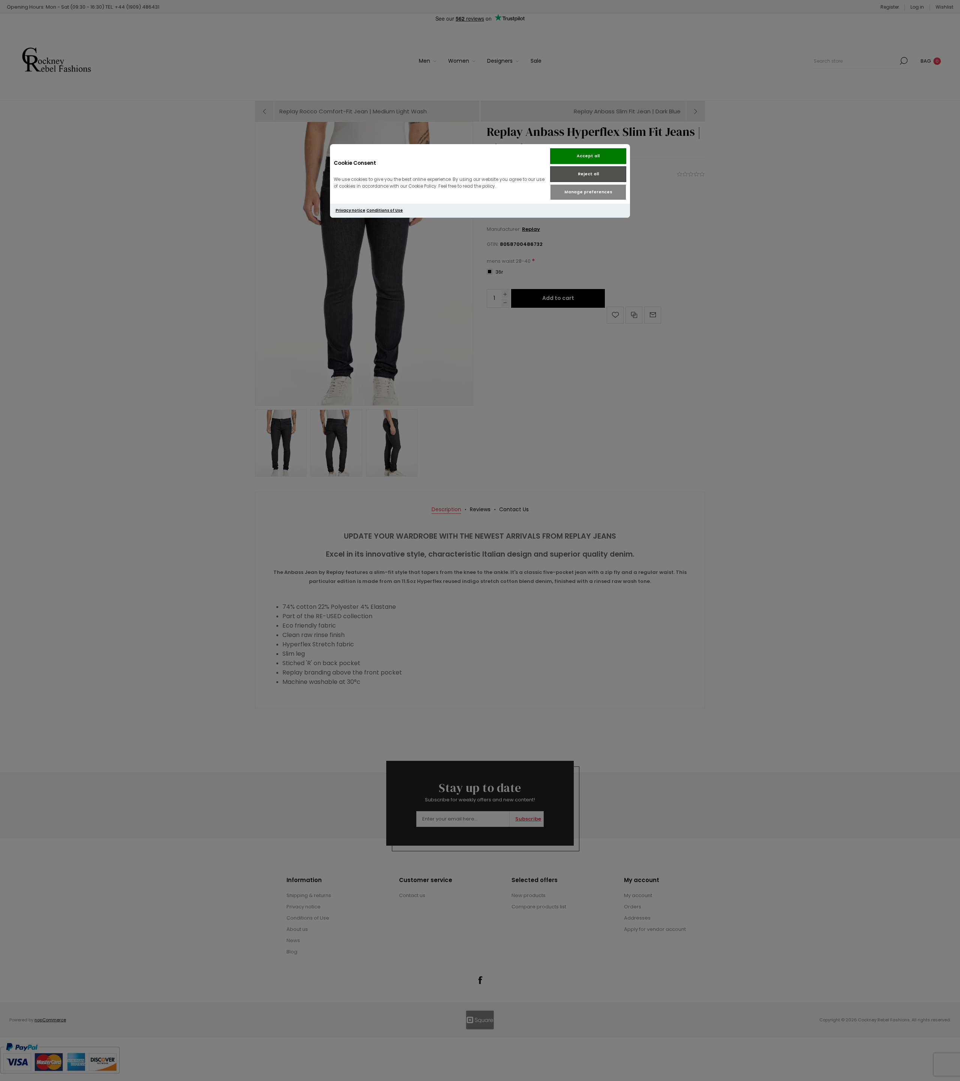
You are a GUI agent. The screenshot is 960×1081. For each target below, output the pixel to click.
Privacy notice (350, 210)
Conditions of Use (384, 210)
